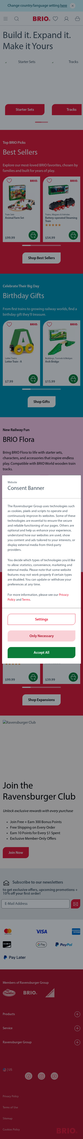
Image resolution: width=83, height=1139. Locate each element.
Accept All (41, 653)
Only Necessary (42, 636)
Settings (41, 619)
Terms (26, 600)
